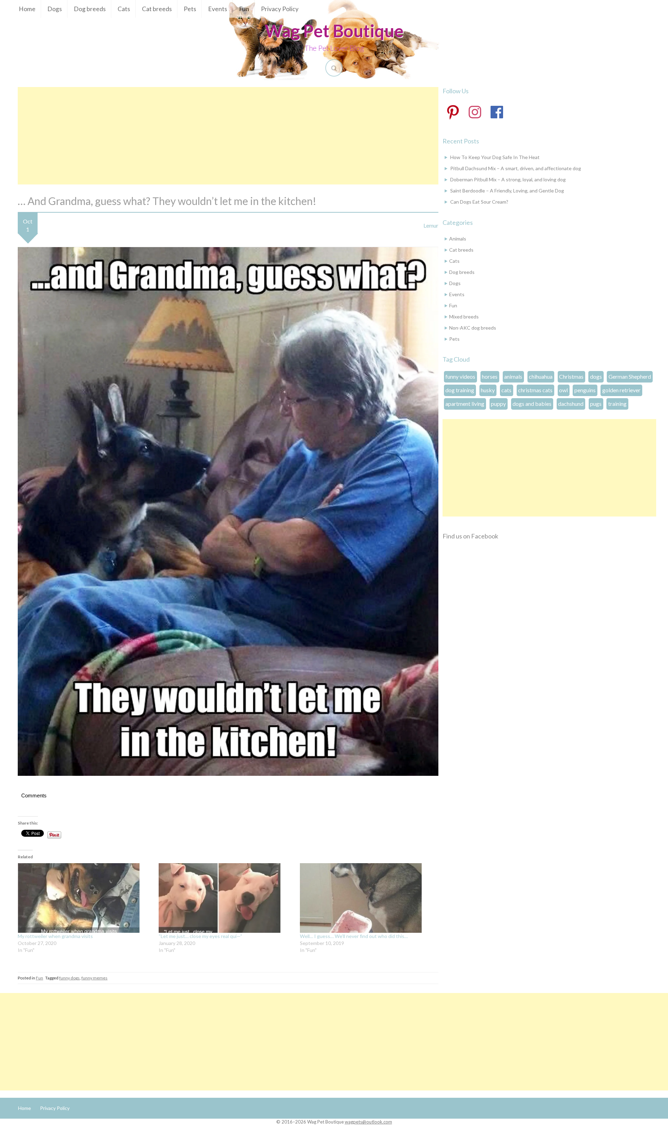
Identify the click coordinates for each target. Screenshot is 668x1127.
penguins (585, 390)
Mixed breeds (464, 317)
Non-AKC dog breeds (472, 328)
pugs (596, 403)
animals (513, 376)
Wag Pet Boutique (334, 31)
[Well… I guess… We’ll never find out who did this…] (367, 898)
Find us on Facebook (470, 536)
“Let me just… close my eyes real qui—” (200, 936)
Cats (124, 9)
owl (563, 390)
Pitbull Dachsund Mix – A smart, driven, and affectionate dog (515, 168)
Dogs (54, 9)
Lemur (430, 225)
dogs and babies (531, 403)
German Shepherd (630, 376)
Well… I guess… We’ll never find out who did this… (354, 936)
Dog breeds (90, 9)
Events (217, 9)
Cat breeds (157, 9)
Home (27, 9)
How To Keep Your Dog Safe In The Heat (495, 157)
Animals (457, 239)
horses (490, 376)
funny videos (460, 376)
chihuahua (540, 376)
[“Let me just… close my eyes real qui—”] (226, 898)
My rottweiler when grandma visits (55, 936)
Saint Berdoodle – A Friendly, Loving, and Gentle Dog (507, 191)
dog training (459, 390)
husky (488, 390)
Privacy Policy (280, 9)
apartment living (464, 403)
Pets (190, 9)
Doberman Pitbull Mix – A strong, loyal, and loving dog (508, 179)
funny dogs (69, 977)
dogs (596, 376)
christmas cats (535, 390)
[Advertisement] (228, 135)
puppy (498, 403)
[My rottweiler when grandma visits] (85, 898)
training (617, 403)
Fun (244, 9)
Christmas (571, 376)
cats (506, 390)
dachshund (570, 403)
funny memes (94, 977)
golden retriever (621, 390)
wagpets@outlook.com (368, 1122)
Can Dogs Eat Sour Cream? (479, 202)
